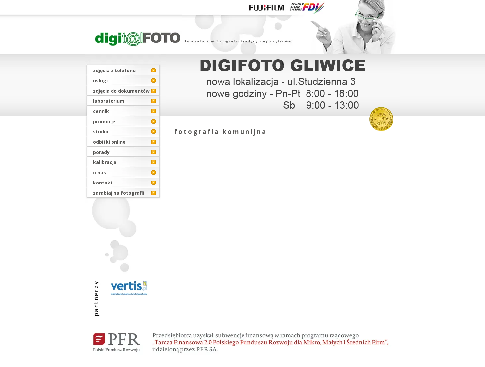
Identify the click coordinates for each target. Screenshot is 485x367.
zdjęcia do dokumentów (121, 91)
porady (101, 152)
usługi (100, 80)
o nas (99, 172)
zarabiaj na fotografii (118, 193)
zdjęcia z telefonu (114, 70)
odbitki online (109, 142)
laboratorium (108, 101)
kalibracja (104, 162)
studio (100, 131)
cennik (101, 111)
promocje (104, 121)
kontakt (103, 183)
